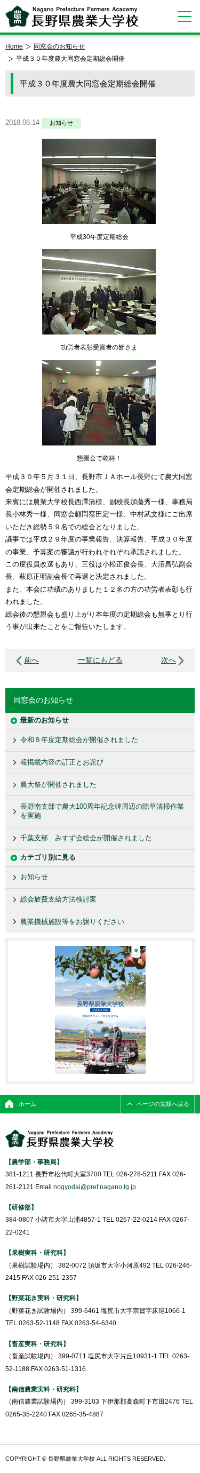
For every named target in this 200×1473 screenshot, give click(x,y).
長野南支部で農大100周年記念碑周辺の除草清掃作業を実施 (102, 810)
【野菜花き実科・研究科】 (43, 1297)
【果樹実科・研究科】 (37, 1252)
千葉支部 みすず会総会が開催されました (86, 838)
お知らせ (61, 123)
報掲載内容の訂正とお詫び (61, 762)
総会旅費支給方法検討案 (58, 899)
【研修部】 (21, 1207)
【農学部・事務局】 (34, 1161)
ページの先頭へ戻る (163, 1104)
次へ (168, 660)
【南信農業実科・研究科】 (43, 1389)
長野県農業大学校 (71, 16)
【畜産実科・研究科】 (37, 1343)
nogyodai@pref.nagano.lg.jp (94, 1186)
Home (14, 46)
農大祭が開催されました (58, 785)
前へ (31, 660)
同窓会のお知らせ (59, 46)
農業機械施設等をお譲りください (72, 922)
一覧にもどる (100, 660)
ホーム (27, 1104)
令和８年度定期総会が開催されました (79, 740)
